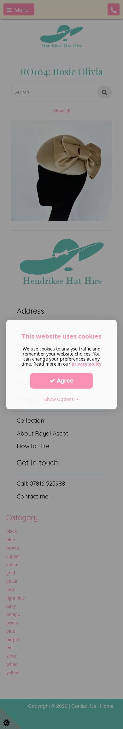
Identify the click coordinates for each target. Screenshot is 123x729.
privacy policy (87, 364)
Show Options (60, 399)
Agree (64, 380)
